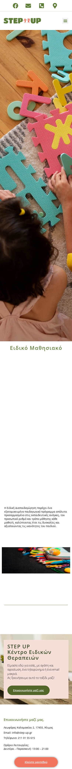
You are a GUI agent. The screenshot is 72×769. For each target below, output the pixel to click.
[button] (65, 21)
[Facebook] (15, 6)
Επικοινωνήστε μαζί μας (28, 690)
